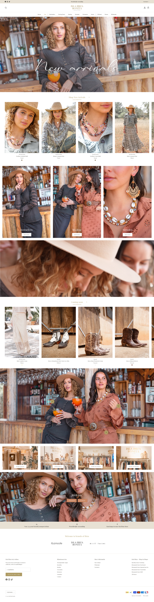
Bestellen (59, 565)
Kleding (70, 14)
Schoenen (85, 14)
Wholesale (113, 14)
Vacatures (96, 567)
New (77, 85)
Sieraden (77, 14)
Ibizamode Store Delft (137, 572)
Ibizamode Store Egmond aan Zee (140, 567)
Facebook (82, 500)
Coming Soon (61, 14)
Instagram (72, 500)
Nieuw (39, 14)
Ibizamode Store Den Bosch (138, 565)
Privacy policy (145, 595)
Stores (106, 14)
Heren (92, 14)
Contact (59, 576)
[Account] (144, 8)
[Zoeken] (6, 8)
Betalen (59, 567)
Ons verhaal (97, 562)
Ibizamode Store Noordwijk (139, 569)
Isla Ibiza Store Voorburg (138, 562)
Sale (45, 14)
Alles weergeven (77, 99)
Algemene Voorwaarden (136, 595)
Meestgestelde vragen (62, 562)
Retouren (59, 572)
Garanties (59, 574)
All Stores (134, 574)
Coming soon (77, 302)
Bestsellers (52, 14)
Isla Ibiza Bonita (12, 596)
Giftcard (99, 14)
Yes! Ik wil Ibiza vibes (14, 574)
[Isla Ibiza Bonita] (77, 7)
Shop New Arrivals (77, 97)
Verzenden (59, 569)
